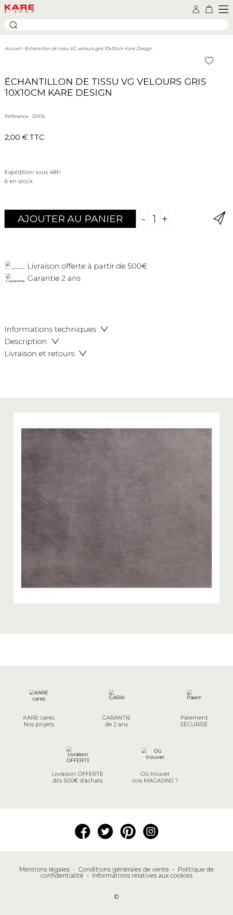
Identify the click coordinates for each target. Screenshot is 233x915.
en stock (21, 181)
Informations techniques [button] (50, 329)
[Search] (13, 25)
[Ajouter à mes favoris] (209, 60)
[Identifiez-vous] (196, 9)
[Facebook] (82, 831)
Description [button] (26, 341)
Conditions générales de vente (124, 869)
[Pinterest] (128, 831)
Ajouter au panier (70, 219)
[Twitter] (105, 831)
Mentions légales (45, 869)
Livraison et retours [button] (40, 353)
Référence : (18, 116)
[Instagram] (150, 831)
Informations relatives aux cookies (142, 875)
